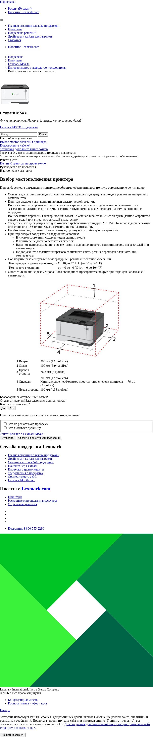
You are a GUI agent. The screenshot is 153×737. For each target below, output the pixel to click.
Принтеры (15, 60)
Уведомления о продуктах (25, 473)
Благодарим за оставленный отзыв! (24, 397)
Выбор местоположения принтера (23, 142)
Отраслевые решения (22, 504)
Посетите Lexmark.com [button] (23, 12)
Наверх (5, 710)
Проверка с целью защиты (26, 469)
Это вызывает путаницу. (24, 428)
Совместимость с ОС (22, 476)
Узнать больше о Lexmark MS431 (22, 434)
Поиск (42, 134)
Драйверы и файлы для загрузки (30, 458)
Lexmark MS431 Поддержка (19, 127)
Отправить (8, 437)
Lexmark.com (36, 488)
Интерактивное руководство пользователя (37, 67)
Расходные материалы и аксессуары (32, 500)
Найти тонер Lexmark (22, 466)
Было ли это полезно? (15, 404)
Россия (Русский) (19, 8)
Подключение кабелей (15, 145)
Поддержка (15, 56)
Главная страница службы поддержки (33, 455)
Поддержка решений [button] (22, 33)
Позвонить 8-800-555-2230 (26, 528)
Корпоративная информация (27, 703)
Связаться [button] (14, 40)
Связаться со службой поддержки (39, 437)
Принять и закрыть (13, 734)
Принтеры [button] (15, 29)
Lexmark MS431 (18, 64)
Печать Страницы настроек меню (23, 163)
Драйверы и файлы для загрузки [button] (30, 36)
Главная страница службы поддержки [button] (33, 25)
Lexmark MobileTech (21, 480)
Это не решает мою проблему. (28, 424)
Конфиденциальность (22, 699)
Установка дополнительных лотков (24, 149)
